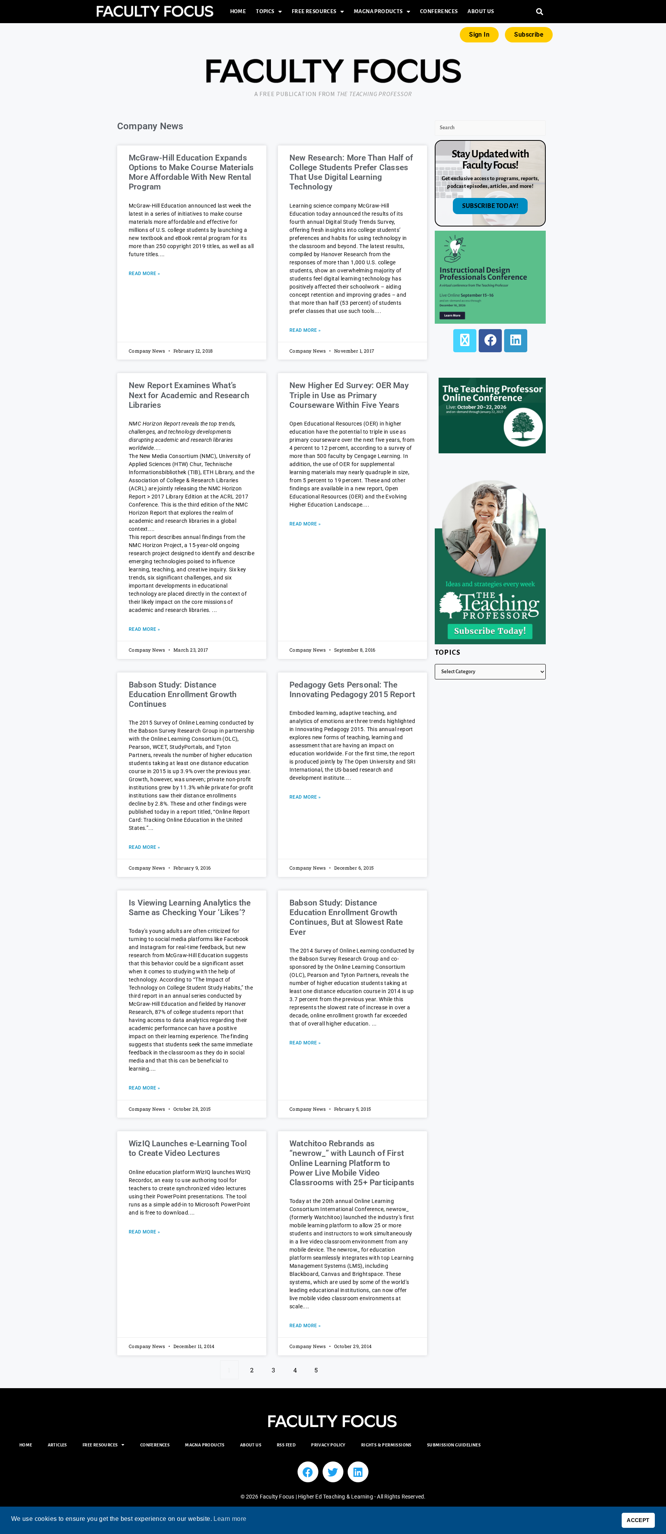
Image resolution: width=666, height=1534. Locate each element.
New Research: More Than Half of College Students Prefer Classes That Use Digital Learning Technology (351, 172)
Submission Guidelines (454, 1445)
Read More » (144, 273)
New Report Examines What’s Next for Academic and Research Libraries (189, 395)
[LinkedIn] (515, 340)
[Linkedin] (358, 1471)
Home (238, 11)
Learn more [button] (230, 1518)
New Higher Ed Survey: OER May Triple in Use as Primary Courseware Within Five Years (349, 395)
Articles (57, 1445)
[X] (464, 340)
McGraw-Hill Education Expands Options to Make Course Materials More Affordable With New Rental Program (191, 172)
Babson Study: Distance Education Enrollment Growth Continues (183, 694)
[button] (539, 11)
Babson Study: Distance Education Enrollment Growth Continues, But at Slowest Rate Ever (346, 917)
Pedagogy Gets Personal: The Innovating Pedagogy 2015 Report (352, 689)
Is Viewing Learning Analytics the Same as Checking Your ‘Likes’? (190, 907)
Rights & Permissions (386, 1445)
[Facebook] (490, 340)
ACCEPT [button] (638, 1520)
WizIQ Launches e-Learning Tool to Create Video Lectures (188, 1148)
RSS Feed (286, 1445)
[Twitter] (333, 1471)
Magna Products (378, 11)
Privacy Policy (328, 1445)
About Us (481, 11)
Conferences (438, 11)
